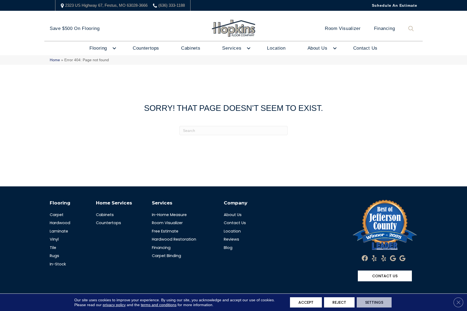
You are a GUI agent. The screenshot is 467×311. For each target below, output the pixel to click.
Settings (374, 302)
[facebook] (365, 258)
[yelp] (374, 258)
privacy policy (114, 305)
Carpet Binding (166, 255)
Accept (305, 302)
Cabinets (190, 48)
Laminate (59, 231)
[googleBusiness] (393, 258)
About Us (318, 48)
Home (55, 60)
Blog (228, 247)
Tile (53, 247)
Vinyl (54, 239)
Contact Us (365, 48)
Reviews (231, 239)
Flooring (98, 48)
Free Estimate (165, 231)
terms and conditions (158, 305)
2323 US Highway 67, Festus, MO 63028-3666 (106, 5)
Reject (339, 302)
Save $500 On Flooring (74, 28)
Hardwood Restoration (174, 239)
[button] (412, 28)
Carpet (57, 214)
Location (276, 48)
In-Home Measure (169, 214)
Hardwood (60, 222)
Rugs (54, 255)
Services (231, 48)
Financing (384, 28)
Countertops (146, 48)
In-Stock (58, 264)
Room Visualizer (343, 28)
